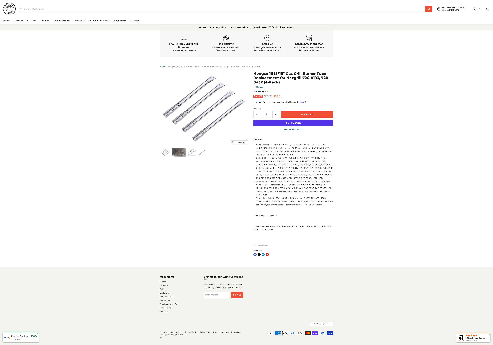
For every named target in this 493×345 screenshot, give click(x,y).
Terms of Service (191, 332)
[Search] (428, 9)
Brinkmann (45, 20)
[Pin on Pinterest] (267, 254)
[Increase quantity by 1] (276, 114)
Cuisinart (31, 20)
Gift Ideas (134, 20)
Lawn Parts (79, 20)
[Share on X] (259, 254)
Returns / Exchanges (221, 332)
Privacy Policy (236, 332)
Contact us (164, 332)
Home (162, 66)
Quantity (257, 109)
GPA (161, 337)
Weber (6, 20)
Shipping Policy (176, 332)
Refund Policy (205, 332)
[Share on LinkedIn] (263, 254)
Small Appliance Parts (99, 20)
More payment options (293, 129)
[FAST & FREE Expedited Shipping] (184, 43)
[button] (478, 9)
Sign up (237, 294)
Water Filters (119, 20)
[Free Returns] (225, 43)
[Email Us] (267, 43)
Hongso (259, 86)
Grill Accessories (62, 20)
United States (320, 324)
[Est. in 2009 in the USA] (309, 43)
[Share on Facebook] (255, 254)
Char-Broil (18, 20)
